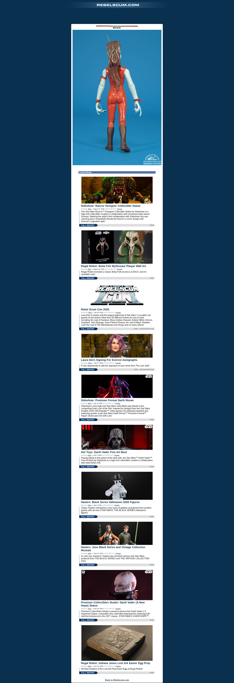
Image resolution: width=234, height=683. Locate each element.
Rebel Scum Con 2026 (95, 309)
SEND (152, 225)
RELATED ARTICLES (147, 329)
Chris (90, 312)
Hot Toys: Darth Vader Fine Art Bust (104, 452)
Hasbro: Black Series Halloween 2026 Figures (110, 502)
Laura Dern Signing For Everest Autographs (109, 359)
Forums (119, 209)
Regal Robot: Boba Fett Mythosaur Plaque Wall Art (113, 266)
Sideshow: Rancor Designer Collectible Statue (111, 205)
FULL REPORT (88, 225)
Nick (89, 209)
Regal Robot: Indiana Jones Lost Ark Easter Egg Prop (115, 663)
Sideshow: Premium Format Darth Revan (107, 400)
